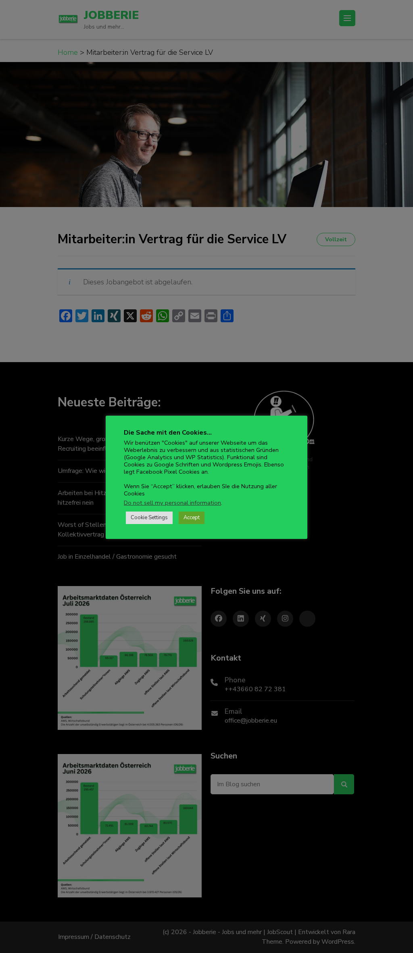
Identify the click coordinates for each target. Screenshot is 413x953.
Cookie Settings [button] (149, 517)
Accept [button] (192, 517)
